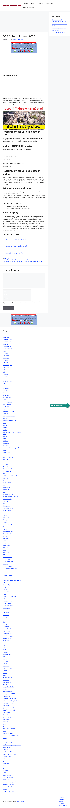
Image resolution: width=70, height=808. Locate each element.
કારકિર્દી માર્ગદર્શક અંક (8, 703)
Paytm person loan (8, 561)
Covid (4, 393)
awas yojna (6, 358)
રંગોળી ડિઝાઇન (6, 763)
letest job (6, 258)
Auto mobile (6, 355)
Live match (6, 489)
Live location (6, 487)
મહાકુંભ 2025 (6, 749)
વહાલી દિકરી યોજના (8, 777)
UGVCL (5, 649)
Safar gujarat (6, 608)
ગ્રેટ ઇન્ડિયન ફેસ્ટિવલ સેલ (9, 710)
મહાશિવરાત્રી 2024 (7, 752)
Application (6, 353)
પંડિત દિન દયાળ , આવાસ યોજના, (11, 735)
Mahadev (5, 501)
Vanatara (5, 661)
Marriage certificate (8, 508)
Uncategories (6, 652)
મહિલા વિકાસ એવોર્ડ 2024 (9, 754)
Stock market (6, 631)
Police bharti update (8, 575)
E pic (4, 409)
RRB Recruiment (7, 601)
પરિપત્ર (4, 740)
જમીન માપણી (6, 719)
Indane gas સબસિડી (8, 457)
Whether (5, 673)
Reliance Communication (9, 596)
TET (4, 645)
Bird (4, 369)
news (4, 540)
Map (4, 503)
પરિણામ (4, 738)
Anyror (4, 351)
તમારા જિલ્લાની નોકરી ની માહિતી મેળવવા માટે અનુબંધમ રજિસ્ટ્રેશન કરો (18, 259)
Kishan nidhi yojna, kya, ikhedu (11, 475)
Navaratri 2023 (7, 533)
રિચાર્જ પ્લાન (6, 770)
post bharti (6, 578)
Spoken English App (8, 629)
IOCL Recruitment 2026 (58, 32)
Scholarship (6, 612)
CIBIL (4, 386)
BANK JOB (6, 367)
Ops (4, 554)
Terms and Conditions (28, 7)
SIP (4, 619)
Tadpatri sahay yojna (8, 636)
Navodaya (5, 536)
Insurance (5, 459)
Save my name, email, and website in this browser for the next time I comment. (23, 302)
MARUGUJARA (7, 510)
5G (3, 335)
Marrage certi (6, 506)
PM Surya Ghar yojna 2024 (10, 568)
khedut (5, 473)
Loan (4, 492)
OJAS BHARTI (6, 547)
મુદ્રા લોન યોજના (7, 756)
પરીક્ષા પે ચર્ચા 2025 (7, 742)
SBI (4, 610)
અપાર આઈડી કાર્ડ (7, 682)
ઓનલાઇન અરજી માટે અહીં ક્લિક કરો (15, 246)
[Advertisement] (24, 21)
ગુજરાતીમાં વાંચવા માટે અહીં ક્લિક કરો (15, 253)
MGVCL (5, 515)
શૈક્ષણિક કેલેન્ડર (6, 779)
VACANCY (5, 659)
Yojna (4, 675)
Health (4, 438)
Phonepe (5, 564)
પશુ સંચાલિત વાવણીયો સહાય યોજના (12, 745)
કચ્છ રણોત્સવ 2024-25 (9, 694)
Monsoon (5, 522)
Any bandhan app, (8, 348)
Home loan (6, 443)
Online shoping (7, 552)
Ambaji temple (7, 346)
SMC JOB (5, 624)
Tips (4, 647)
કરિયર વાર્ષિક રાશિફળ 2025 (9, 698)
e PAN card (6, 406)
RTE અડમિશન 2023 (8, 605)
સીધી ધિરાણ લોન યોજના (8, 784)
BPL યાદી (5, 376)
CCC (4, 383)
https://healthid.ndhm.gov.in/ (11, 448)
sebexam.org (6, 615)
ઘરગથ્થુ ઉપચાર (6, 712)
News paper (6, 543)
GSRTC (5, 427)
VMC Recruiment (7, 668)
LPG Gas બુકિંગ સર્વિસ (8, 494)
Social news (6, 626)
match (4, 513)
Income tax (6, 455)
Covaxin (5, 390)
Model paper (6, 517)
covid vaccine (6, 395)
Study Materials (7, 633)
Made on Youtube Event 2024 (11, 496)
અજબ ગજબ (6, 680)
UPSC (4, 656)
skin (4, 622)
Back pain (5, 362)
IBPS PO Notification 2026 (59, 28)
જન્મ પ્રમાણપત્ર (7, 717)
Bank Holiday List (7, 365)
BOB (4, 372)
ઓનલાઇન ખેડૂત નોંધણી (8, 691)
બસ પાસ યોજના (7, 747)
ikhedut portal (6, 452)
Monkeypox (6, 520)
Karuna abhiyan (7, 471)
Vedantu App (6, 666)
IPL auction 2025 (7, 468)
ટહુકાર (4, 724)
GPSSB (5, 425)
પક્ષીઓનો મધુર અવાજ (8, 733)
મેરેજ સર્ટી (5, 759)
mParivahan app (7, 524)
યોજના (4, 761)
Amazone (5, 344)
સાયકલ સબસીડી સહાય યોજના (10, 782)
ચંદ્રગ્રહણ (5, 714)
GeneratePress (20, 801)
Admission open (7, 341)
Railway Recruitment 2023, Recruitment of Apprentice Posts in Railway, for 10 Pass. (23, 261)
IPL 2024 (5, 466)
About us (33, 3)
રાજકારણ (5, 766)
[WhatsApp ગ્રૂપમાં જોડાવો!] (67, 405)
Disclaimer (25, 3)
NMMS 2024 (6, 545)
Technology (6, 640)
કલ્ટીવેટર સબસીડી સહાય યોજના (11, 701)
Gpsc (4, 423)
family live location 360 (9, 416)
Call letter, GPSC (7, 381)
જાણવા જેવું (5, 721)
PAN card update (7, 557)
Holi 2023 (5, 441)
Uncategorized (7, 654)
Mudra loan (6, 526)
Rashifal (5, 589)
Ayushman (5, 360)
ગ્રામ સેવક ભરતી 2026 (8, 707)
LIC (4, 480)
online (4, 550)
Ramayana (6, 587)
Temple (5, 643)
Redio (4, 594)
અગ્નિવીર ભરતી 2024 (8, 677)
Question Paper (7, 585)
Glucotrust (5, 418)
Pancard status (7, 559)
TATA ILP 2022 (7, 638)
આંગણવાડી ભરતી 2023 (8, 687)
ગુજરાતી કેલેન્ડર (7, 705)
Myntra (5, 529)
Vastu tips (5, 663)
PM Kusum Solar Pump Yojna (11, 566)
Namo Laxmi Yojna (8, 531)
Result (4, 598)
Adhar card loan (7, 339)
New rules (5, 538)
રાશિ (4, 768)
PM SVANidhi (6, 571)
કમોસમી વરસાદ (6, 696)
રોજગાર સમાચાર (7, 775)
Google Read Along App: (9, 420)
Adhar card (6, 337)
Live (4, 485)
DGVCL (5, 399)
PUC (4, 582)
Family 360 (6, 413)
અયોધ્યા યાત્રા (6, 684)
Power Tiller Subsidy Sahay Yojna (12, 580)
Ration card (6, 591)
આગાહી (4, 689)
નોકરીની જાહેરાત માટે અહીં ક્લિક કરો (15, 239)
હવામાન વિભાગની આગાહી (9, 791)
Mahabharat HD (7, 499)
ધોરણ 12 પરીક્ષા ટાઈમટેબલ (9, 728)
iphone (4, 462)
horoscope (5, 445)
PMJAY (5, 573)
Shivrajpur (5, 617)
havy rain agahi (56, 30)
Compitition (6, 388)
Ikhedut (5, 450)
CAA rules (5, 379)
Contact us (40, 3)
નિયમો (4, 731)
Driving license (7, 404)
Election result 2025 (8, 411)
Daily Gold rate (7, 397)
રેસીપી (4, 772)
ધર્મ (3, 726)
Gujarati (5, 436)
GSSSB (5, 430)
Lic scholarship (7, 482)
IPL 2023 (5, 464)
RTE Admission (7, 603)
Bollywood (5, 374)
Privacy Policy (49, 3)
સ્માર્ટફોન (5, 789)
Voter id (5, 670)
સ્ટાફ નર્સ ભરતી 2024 (8, 786)
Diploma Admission (8, 402)
